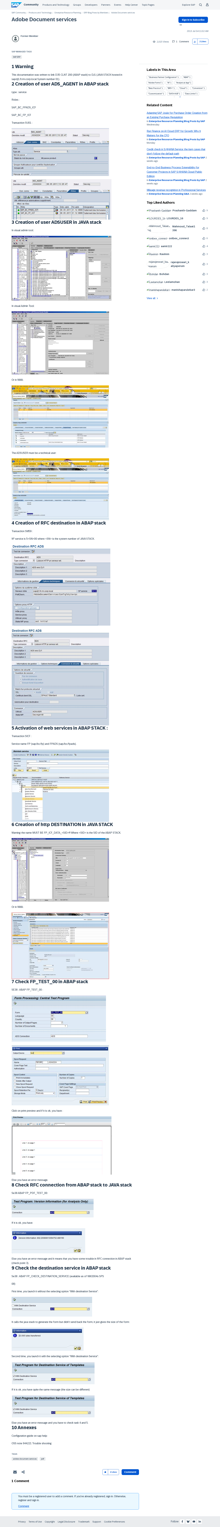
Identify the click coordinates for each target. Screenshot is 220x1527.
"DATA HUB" (174, 94)
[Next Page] (179, 97)
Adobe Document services (44, 19)
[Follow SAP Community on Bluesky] (188, 1521)
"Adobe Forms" (154, 83)
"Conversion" (197, 88)
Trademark (84, 1521)
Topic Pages (148, 5)
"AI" (168, 83)
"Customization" (155, 94)
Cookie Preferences (114, 1521)
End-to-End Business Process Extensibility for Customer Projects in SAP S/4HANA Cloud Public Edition (174, 172)
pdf (42, 1459)
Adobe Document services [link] (123, 13)
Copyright (50, 1521)
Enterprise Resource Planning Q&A (169, 194)
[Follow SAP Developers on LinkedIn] (199, 1521)
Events (117, 5)
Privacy (22, 1521)
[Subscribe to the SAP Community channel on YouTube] (194, 1521)
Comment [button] (130, 1472)
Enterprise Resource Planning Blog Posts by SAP (177, 121)
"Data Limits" (190, 94)
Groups (77, 5)
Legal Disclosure (66, 1521)
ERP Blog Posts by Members (96, 13)
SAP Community (19, 13)
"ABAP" (186, 77)
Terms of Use (35, 1521)
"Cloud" (182, 88)
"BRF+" (170, 88)
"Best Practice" (154, 88)
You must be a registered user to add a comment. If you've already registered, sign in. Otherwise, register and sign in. (72, 1498)
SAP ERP (16, 57)
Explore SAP (188, 5)
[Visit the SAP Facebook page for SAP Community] (182, 1521)
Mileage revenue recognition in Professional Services (176, 190)
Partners (105, 5)
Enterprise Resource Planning (68, 13)
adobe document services (25, 1459)
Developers (91, 5)
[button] (194, 41)
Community (31, 4)
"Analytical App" (183, 83)
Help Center (131, 5)
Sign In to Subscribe (193, 20)
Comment (23, 1506)
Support (96, 1521)
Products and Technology (56, 5)
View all (151, 298)
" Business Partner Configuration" (162, 77)
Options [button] (180, 25)
